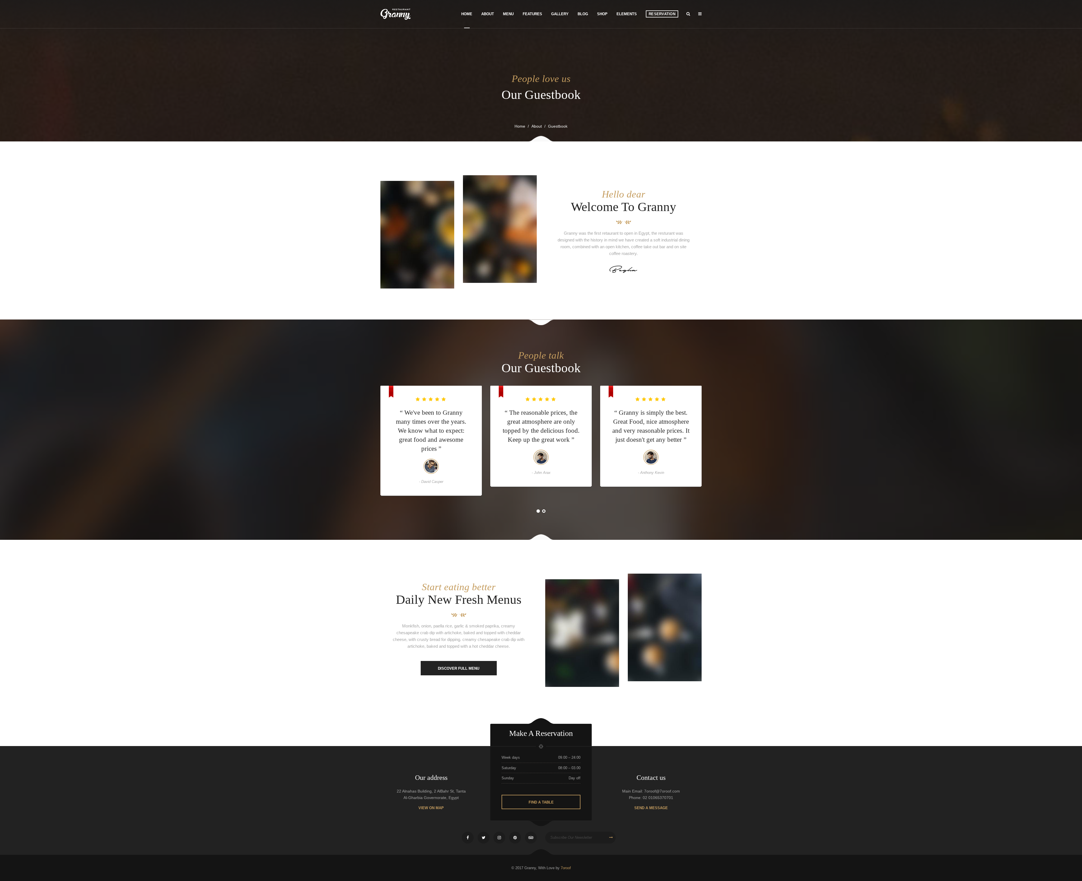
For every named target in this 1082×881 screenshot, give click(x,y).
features (532, 14)
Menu (508, 14)
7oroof (566, 868)
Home (520, 126)
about (536, 126)
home (466, 14)
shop (602, 14)
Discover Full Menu (458, 668)
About (487, 14)
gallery (560, 14)
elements (627, 14)
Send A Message (651, 808)
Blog (583, 14)
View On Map (431, 808)
